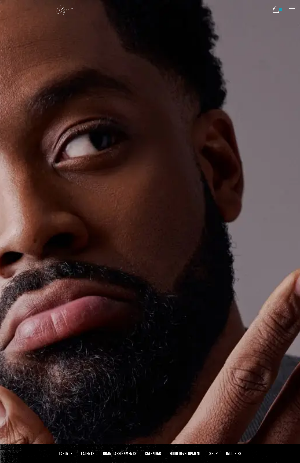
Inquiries (233, 453)
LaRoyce (65, 453)
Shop (213, 453)
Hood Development (185, 453)
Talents (87, 453)
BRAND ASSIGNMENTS (119, 453)
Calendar (153, 453)
